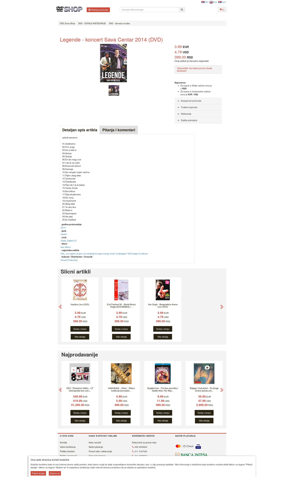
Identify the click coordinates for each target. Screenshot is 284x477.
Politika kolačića (67, 451)
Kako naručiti (95, 442)
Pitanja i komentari (118, 129)
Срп (224, 1)
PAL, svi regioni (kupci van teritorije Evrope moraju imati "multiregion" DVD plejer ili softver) (104, 253)
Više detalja (80, 336)
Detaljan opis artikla (79, 129)
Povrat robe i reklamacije (100, 451)
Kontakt (63, 442)
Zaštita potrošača (189, 120)
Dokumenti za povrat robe (144, 442)
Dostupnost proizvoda (191, 100)
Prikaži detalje (38, 473)
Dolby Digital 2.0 (68, 240)
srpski (64, 234)
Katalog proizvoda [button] (99, 9)
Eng (215, 1)
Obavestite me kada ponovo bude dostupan (194, 69)
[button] (60, 306)
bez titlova (66, 247)
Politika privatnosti (68, 455)
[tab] (198, 100)
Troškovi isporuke (189, 107)
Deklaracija (186, 113)
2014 (63, 227)
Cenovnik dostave (97, 455)
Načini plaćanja (96, 446)
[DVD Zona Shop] (68, 9)
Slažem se (55, 473)
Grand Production (69, 260)
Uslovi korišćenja (68, 446)
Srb (206, 1)
